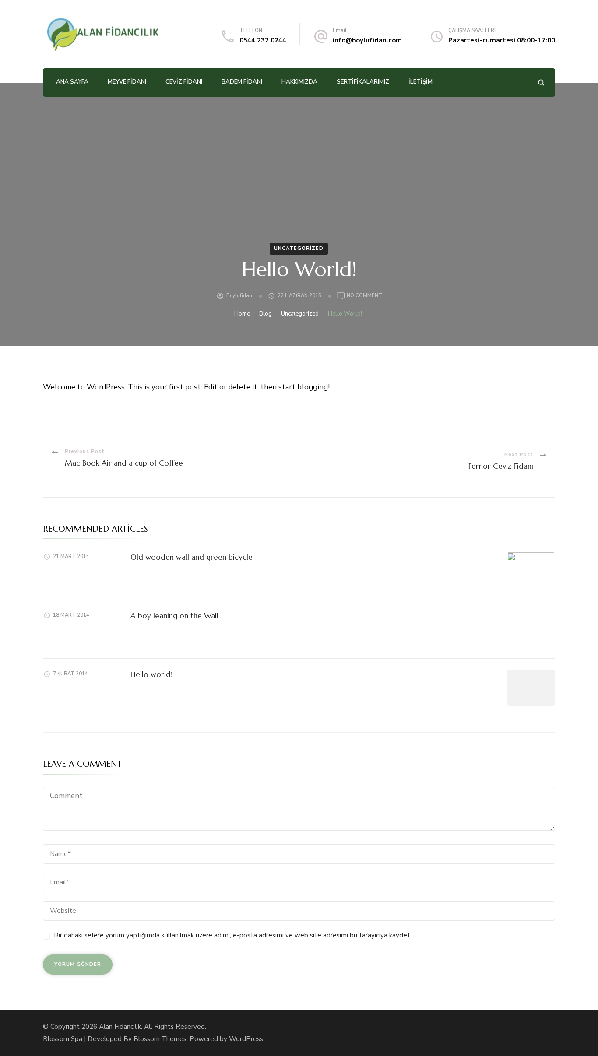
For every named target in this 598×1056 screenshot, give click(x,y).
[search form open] (541, 82)
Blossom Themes (160, 1039)
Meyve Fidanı (127, 82)
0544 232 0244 (262, 40)
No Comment (364, 296)
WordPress (246, 1039)
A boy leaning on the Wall (174, 616)
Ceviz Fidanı (183, 82)
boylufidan (239, 295)
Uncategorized (299, 248)
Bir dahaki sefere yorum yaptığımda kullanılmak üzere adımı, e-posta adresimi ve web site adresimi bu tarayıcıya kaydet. (233, 935)
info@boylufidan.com (367, 40)
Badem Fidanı (242, 82)
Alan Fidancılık (120, 1026)
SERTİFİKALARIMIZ (363, 82)
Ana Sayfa (72, 82)
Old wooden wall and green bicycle (191, 557)
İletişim (420, 82)
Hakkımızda (299, 82)
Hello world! (151, 674)
